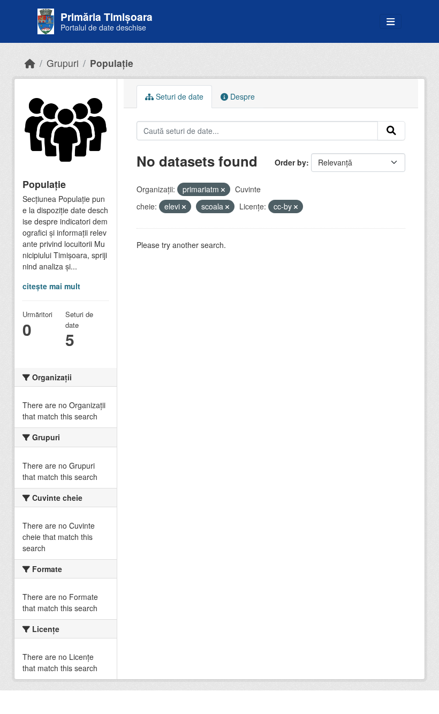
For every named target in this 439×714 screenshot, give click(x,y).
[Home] (30, 63)
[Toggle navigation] (391, 21)
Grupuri (63, 63)
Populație (111, 63)
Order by (290, 162)
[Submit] (391, 130)
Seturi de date (178, 96)
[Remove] (223, 189)
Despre (241, 96)
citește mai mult (51, 286)
